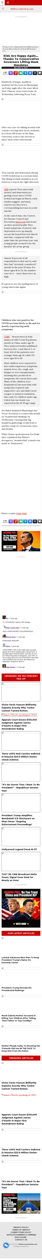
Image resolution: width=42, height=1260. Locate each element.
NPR (6, 189)
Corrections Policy (21, 1232)
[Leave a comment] (6, 1245)
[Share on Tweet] (35, 73)
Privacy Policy (21, 1227)
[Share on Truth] (11, 73)
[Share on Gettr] (15, 73)
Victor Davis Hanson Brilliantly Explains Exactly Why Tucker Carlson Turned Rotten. (19, 707)
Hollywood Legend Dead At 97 (19, 849)
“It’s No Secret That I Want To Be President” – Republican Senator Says (21, 787)
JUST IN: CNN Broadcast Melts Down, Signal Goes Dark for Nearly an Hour (19, 877)
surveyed (21, 221)
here (4, 51)
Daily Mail (21, 513)
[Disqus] (21, 586)
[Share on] (40, 73)
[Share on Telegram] (25, 73)
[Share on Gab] (20, 73)
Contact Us (21, 1240)
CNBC (7, 336)
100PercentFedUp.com (27, 1244)
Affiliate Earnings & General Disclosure (21, 1236)
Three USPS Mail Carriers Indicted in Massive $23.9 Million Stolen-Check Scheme (21, 756)
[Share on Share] (30, 73)
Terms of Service (21, 1230)
